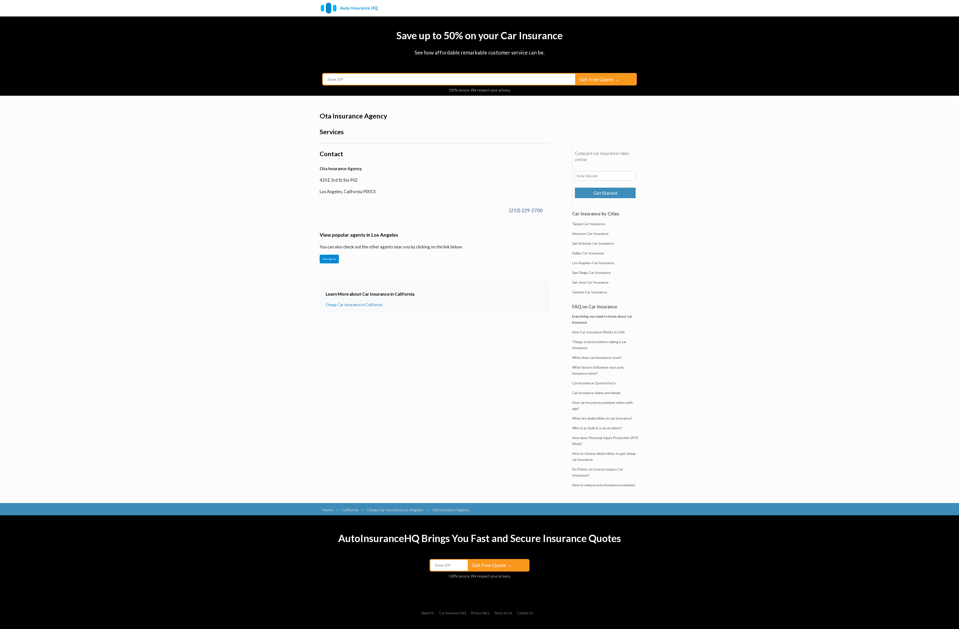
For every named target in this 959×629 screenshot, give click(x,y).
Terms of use (503, 613)
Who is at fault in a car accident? (597, 428)
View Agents (329, 259)
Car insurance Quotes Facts (594, 383)
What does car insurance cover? (597, 357)
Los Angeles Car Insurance (593, 263)
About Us (427, 613)
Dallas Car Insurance (588, 253)
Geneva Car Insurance (589, 292)
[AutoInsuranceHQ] (349, 8)
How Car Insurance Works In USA (598, 332)
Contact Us (525, 613)
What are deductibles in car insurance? (602, 418)
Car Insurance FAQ (452, 613)
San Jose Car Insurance (590, 282)
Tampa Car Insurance (588, 224)
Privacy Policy (480, 613)
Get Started (605, 193)
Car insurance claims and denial (596, 393)
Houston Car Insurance (590, 233)
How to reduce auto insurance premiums (603, 485)
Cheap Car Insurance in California (354, 304)
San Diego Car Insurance (591, 272)
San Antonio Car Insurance (593, 243)
